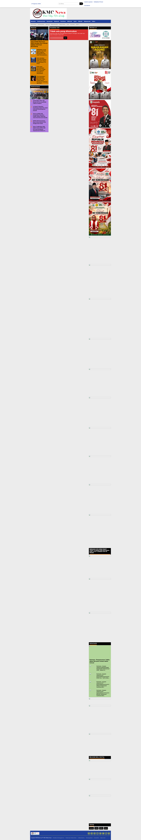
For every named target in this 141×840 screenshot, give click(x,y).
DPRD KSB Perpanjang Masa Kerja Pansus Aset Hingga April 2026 (39, 122)
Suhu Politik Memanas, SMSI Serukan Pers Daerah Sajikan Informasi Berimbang (39, 44)
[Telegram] (109, 833)
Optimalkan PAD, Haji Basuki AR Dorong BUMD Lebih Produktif (39, 102)
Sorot (106, 828)
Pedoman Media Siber (71, 837)
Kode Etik (96, 837)
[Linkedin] (100, 833)
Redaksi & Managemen (58, 837)
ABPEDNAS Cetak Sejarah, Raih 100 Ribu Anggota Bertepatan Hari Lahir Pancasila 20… (42, 52)
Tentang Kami (89, 837)
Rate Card (102, 837)
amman (91, 828)
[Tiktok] (106, 833)
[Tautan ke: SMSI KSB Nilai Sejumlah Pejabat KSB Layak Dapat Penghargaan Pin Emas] (33, 60)
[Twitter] (91, 833)
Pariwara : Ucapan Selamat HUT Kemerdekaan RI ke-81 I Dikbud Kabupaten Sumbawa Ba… (102, 684)
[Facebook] (89, 833)
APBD (96, 828)
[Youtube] (103, 833)
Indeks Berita (81, 837)
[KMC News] (48, 13)
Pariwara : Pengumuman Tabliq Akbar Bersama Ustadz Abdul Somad (99, 661)
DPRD (101, 828)
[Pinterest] (94, 833)
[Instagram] (97, 833)
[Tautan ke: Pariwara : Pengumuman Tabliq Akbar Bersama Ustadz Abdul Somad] (100, 651)
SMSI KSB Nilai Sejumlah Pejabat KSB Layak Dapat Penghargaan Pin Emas (41, 61)
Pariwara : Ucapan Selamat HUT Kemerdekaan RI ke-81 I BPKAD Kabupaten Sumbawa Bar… (102, 693)
